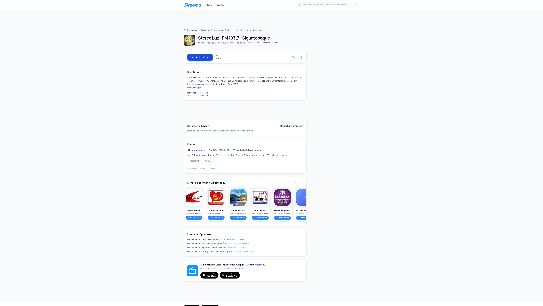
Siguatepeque (242, 30)
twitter (207, 161)
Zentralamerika (190, 30)
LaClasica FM (302, 210)
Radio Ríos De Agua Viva (238, 210)
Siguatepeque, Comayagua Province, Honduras (221, 42)
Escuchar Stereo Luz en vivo (233, 247)
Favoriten (220, 5)
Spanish (266, 43)
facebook (194, 161)
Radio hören (194, 217)
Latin (249, 43)
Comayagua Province (223, 30)
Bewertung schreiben (291, 126)
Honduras (205, 30)
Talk (276, 43)
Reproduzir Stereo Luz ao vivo (239, 251)
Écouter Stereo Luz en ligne (236, 243)
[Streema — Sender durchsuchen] (192, 5)
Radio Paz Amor (216, 210)
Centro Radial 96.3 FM (194, 210)
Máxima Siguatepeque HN (282, 210)
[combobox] (327, 5)
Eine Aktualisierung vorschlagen (201, 168)
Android (259, 264)
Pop (257, 43)
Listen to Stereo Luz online (231, 239)
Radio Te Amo (259, 210)
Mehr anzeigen (194, 87)
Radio (209, 5)
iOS (248, 264)
